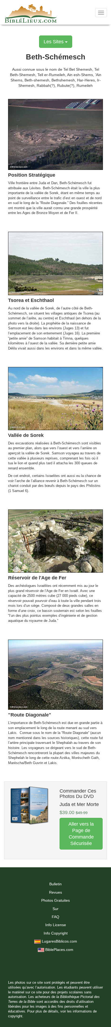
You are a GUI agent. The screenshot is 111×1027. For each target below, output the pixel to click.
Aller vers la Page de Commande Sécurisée (81, 833)
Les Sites (54, 41)
